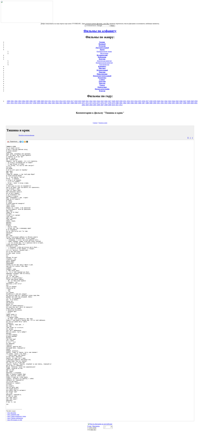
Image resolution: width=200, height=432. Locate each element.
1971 (83, 103)
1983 (128, 103)
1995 (173, 103)
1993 (166, 103)
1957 (30, 103)
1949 (192, 101)
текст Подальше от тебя (14, 420)
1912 (53, 101)
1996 (177, 103)
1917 (72, 101)
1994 (169, 103)
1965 (60, 103)
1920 (83, 101)
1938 (150, 101)
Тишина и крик (102, 123)
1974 (94, 103)
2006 (98, 105)
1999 (188, 103)
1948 (188, 101)
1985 (136, 103)
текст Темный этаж (13, 414)
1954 (19, 103)
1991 (158, 103)
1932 (128, 101)
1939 (154, 101)
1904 (23, 101)
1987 (143, 103)
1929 (117, 101)
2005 (94, 105)
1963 (53, 103)
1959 (38, 103)
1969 (76, 103)
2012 (120, 105)
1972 (87, 103)
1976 (102, 103)
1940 (158, 101)
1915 (64, 101)
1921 (87, 101)
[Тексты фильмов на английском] (100, 424)
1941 (162, 101)
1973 (90, 103)
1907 (34, 101)
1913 (57, 101)
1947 (184, 101)
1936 (143, 101)
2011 (117, 105)
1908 (38, 101)
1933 (132, 101)
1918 (76, 101)
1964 (57, 103)
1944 (173, 101)
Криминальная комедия (104, 63)
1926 (106, 101)
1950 (196, 101)
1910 (46, 101)
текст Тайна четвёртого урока (16, 416)
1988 (147, 103)
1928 (113, 101)
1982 (124, 103)
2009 (109, 105)
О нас (89, 426)
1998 (184, 103)
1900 (8, 101)
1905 (27, 101)
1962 (49, 103)
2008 (106, 105)
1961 (46, 103)
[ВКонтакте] (20, 141)
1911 (49, 101)
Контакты (96, 426)
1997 (180, 103)
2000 (192, 103)
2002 (83, 105)
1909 (42, 101)
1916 (68, 101)
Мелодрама (104, 53)
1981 (120, 103)
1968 (72, 103)
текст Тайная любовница (15, 418)
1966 (64, 103)
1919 (79, 101)
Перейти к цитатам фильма (26, 135)
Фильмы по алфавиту (100, 31)
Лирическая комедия (104, 61)
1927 (109, 101)
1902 (16, 101)
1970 (79, 103)
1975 (98, 103)
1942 (166, 101)
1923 (94, 101)
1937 (147, 101)
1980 (117, 103)
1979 (113, 103)
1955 (23, 103)
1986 (139, 103)
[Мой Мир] (27, 141)
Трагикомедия (104, 64)
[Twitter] (23, 141)
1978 (109, 103)
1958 (34, 103)
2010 (113, 105)
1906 (31, 101)
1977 (106, 103)
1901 (12, 101)
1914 (60, 101)
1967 (68, 103)
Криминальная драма (104, 51)
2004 (91, 105)
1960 (42, 103)
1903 (19, 101)
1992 (162, 103)
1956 (27, 103)
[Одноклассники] (25, 141)
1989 (150, 103)
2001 (196, 103)
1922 (90, 101)
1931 (124, 101)
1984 (132, 103)
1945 (177, 101)
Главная (95, 123)
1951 (8, 103)
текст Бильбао (11, 413)
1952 (12, 103)
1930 (120, 101)
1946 (180, 101)
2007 (102, 105)
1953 (16, 103)
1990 (154, 103)
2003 (87, 105)
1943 (169, 101)
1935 (139, 101)
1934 (136, 101)
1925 (102, 101)
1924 (98, 101)
